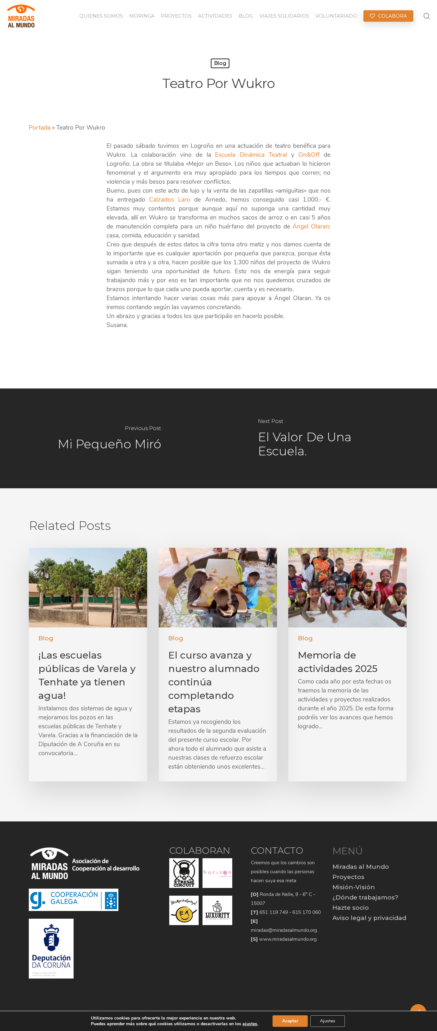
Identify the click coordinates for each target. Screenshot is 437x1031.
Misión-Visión (353, 887)
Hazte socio (350, 907)
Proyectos (348, 877)
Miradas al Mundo (360, 866)
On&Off (309, 155)
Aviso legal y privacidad (369, 918)
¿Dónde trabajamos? (365, 897)
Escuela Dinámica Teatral (251, 155)
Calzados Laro (169, 200)
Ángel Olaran (310, 226)
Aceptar (290, 1021)
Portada (40, 128)
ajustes (249, 1024)
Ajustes (327, 1021)
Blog (220, 63)
